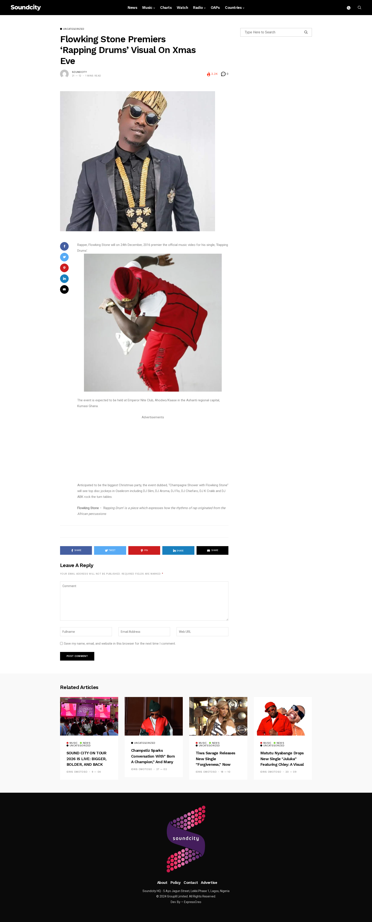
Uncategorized (73, 29)
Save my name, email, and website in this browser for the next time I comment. (120, 643)
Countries (233, 7)
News (132, 7)
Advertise (209, 882)
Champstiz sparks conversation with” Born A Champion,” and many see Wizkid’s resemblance (153, 761)
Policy (175, 882)
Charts (166, 7)
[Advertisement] (152, 450)
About (162, 882)
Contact (191, 882)
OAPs (215, 7)
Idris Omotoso (77, 771)
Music (147, 7)
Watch (182, 7)
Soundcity (79, 72)
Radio (198, 7)
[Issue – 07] (186, 839)
